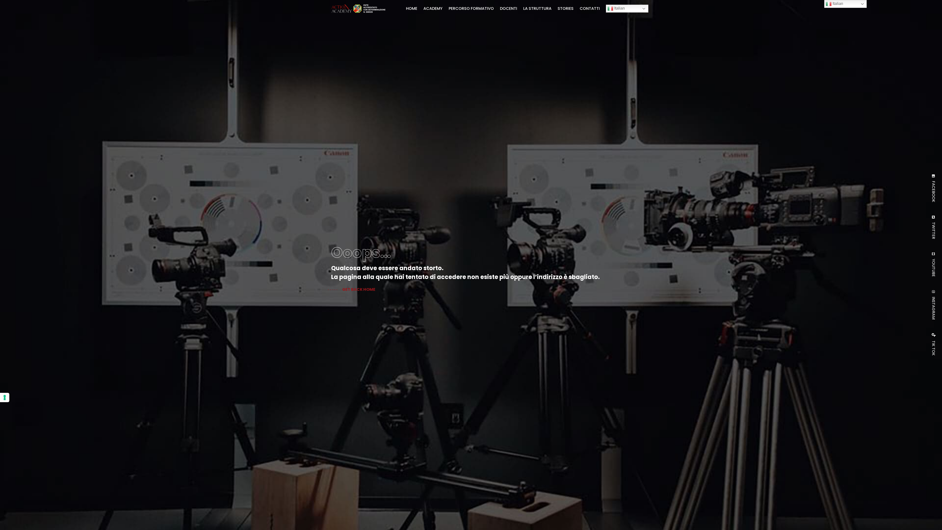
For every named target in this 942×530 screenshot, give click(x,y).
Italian (619, 8)
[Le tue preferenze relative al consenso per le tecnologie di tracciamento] (4, 397)
